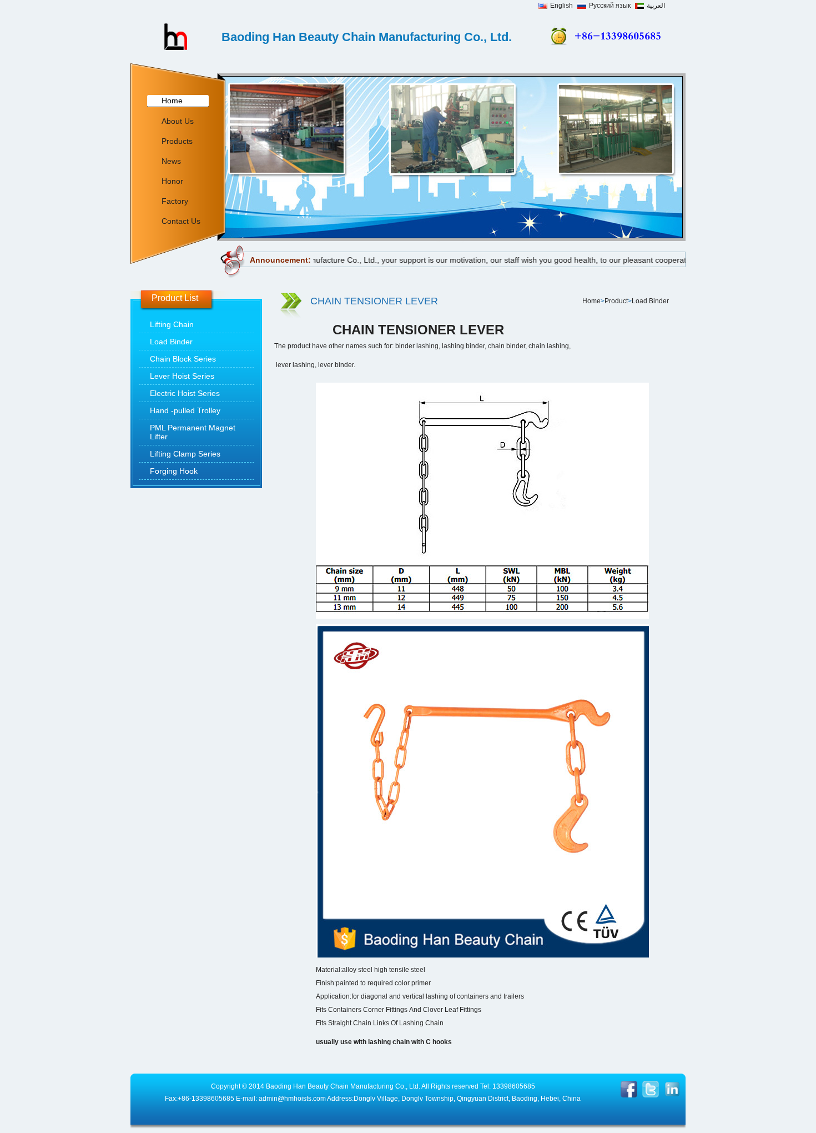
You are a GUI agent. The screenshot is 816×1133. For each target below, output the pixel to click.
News (171, 161)
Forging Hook (174, 471)
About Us (178, 121)
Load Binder (171, 341)
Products (177, 141)
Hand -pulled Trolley (185, 410)
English (561, 5)
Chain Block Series (183, 358)
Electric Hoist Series (185, 393)
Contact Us (181, 221)
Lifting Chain (172, 324)
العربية (656, 5)
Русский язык (610, 5)
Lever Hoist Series (182, 376)
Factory (175, 201)
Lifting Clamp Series (185, 453)
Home (172, 100)
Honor (172, 181)
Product (616, 301)
